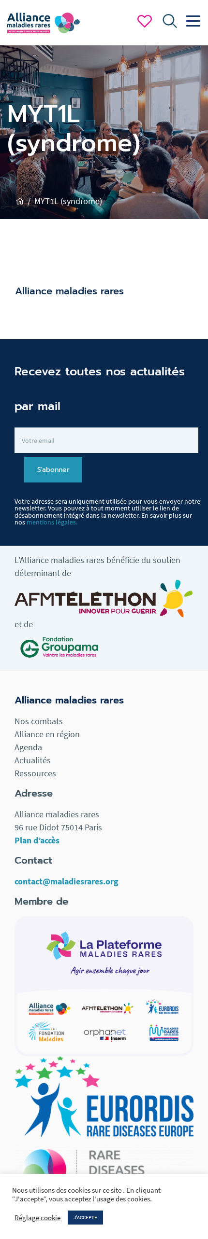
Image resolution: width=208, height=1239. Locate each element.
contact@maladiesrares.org (67, 881)
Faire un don (145, 21)
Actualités (33, 760)
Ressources (35, 773)
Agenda (28, 747)
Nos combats (39, 721)
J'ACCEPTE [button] (85, 1217)
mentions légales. (52, 522)
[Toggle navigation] (190, 21)
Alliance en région (47, 734)
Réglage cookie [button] (37, 1217)
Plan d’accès (37, 840)
